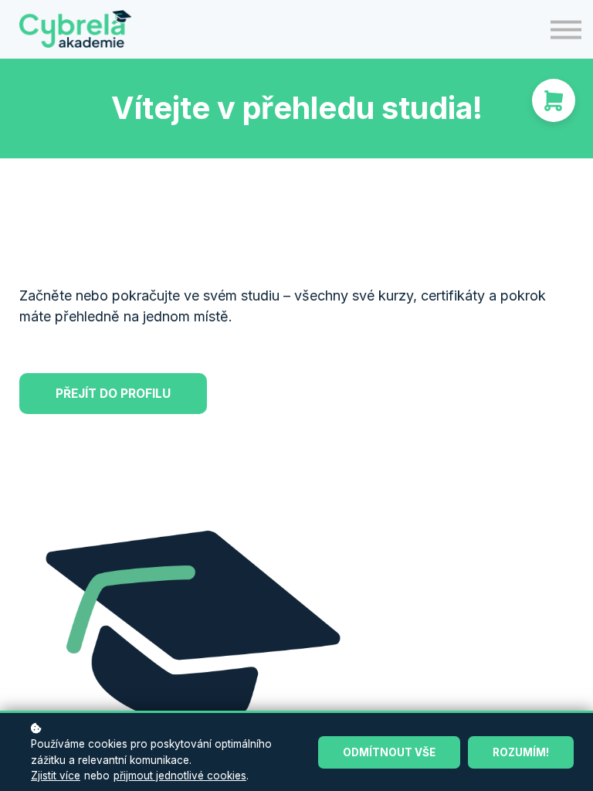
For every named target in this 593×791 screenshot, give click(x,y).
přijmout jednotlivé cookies (180, 775)
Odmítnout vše (389, 752)
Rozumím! (521, 752)
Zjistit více (55, 775)
